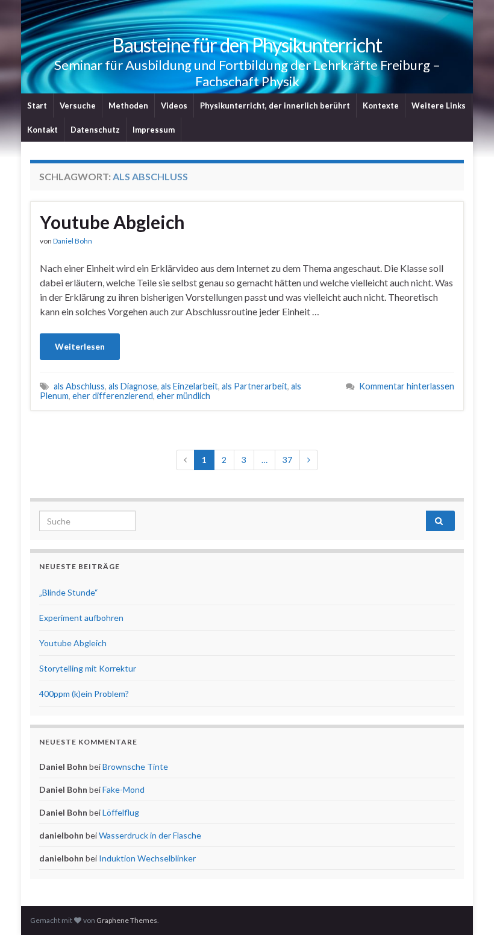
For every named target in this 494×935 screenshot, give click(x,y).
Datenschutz (95, 129)
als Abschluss (79, 386)
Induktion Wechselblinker (147, 858)
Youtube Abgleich (112, 222)
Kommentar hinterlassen (406, 386)
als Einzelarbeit (189, 386)
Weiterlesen (80, 346)
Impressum (154, 129)
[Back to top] (467, 908)
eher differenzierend (112, 396)
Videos (174, 105)
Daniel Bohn (72, 240)
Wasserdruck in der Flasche (150, 835)
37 (287, 460)
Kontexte (381, 105)
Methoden (128, 105)
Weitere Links (438, 105)
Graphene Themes (126, 920)
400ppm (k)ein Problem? (84, 693)
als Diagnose (132, 386)
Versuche (78, 105)
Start (37, 105)
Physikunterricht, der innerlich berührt (275, 105)
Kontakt (42, 129)
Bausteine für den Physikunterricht (247, 45)
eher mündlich (183, 396)
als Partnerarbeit (254, 386)
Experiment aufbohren (81, 617)
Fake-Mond (123, 789)
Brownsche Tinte (135, 766)
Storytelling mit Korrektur (87, 668)
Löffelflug (120, 812)
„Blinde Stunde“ (68, 592)
